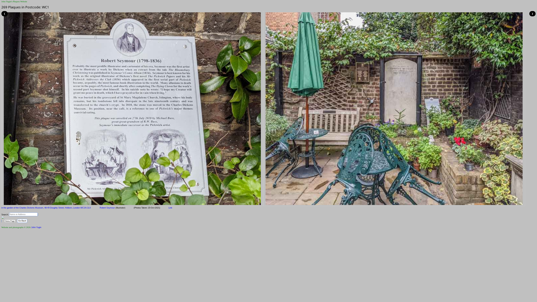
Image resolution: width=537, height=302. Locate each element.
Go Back (22, 221)
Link (170, 208)
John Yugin (36, 227)
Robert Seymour (107, 208)
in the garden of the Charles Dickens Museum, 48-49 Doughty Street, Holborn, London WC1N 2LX (46, 208)
